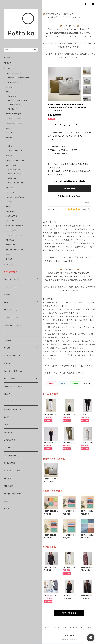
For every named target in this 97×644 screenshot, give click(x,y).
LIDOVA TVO (11, 216)
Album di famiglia (13, 114)
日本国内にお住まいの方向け (69, 196)
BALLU (9, 202)
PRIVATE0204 (14, 105)
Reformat (10, 211)
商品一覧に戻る (69, 613)
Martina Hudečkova (14, 225)
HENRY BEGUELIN (13, 73)
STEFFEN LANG (15, 169)
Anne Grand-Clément (15, 160)
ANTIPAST (12, 109)
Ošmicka (10, 133)
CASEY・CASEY (13, 118)
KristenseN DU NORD (17, 100)
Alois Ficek (11, 187)
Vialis (10, 142)
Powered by (66, 639)
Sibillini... (10, 155)
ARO (10, 146)
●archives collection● (18, 77)
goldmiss (12, 178)
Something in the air (15, 123)
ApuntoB (12, 96)
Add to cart (69, 188)
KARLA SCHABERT (16, 174)
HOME (7, 57)
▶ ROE (9, 259)
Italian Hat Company (15, 183)
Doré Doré (11, 192)
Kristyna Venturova (14, 249)
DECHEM (10, 221)
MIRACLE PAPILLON (14, 151)
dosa (8, 128)
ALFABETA (10, 245)
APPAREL (10, 92)
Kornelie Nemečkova (15, 197)
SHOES (9, 137)
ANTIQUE (10, 240)
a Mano (9, 87)
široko (9, 254)
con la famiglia (12, 82)
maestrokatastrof (14, 235)
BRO (8, 206)
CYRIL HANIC (11, 230)
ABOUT (7, 63)
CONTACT (9, 264)
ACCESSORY (11, 165)
